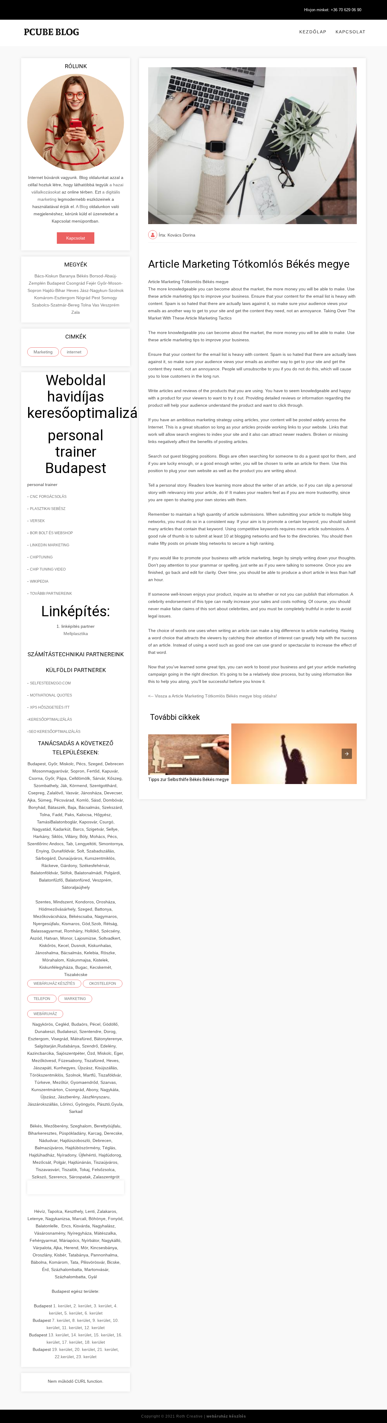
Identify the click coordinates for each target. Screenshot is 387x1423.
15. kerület (104, 1334)
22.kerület (64, 1356)
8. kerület (81, 1320)
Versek (37, 521)
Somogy (109, 297)
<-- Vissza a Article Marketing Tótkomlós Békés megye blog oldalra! (212, 695)
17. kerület (72, 1342)
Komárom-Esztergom (55, 297)
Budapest (56, 283)
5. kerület (73, 1313)
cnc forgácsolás (48, 497)
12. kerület (94, 1327)
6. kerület (93, 1313)
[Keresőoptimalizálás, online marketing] (51, 39)
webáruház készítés (54, 983)
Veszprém (109, 305)
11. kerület (72, 1327)
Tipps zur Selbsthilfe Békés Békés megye (188, 779)
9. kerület (101, 1320)
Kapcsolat (351, 31)
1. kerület (62, 1305)
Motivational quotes (51, 695)
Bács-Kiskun (46, 275)
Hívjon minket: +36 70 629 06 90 (332, 10)
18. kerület (95, 1342)
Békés (82, 275)
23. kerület (86, 1356)
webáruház (45, 1014)
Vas (96, 305)
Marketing (43, 351)
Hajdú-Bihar (55, 290)
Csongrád (76, 283)
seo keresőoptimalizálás (54, 732)
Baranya (67, 275)
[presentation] (347, 754)
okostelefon (102, 983)
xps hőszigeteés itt (50, 707)
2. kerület (82, 1305)
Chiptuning (41, 557)
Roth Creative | (211, 1416)
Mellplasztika (75, 633)
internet (74, 351)
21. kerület (107, 1349)
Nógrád (84, 297)
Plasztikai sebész (47, 509)
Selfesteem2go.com (50, 683)
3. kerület (103, 1305)
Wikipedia (39, 581)
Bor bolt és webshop (51, 533)
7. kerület (61, 1320)
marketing (75, 999)
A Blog (82, 206)
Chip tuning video (48, 569)
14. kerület (81, 1334)
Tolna (86, 305)
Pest (96, 297)
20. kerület (85, 1349)
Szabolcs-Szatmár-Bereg (56, 305)
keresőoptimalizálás (50, 719)
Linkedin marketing (49, 545)
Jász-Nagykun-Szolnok (102, 290)
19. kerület (62, 1349)
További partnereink (51, 593)
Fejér (91, 283)
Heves (73, 290)
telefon (42, 999)
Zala (75, 312)
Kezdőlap (313, 31)
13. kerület (58, 1334)
